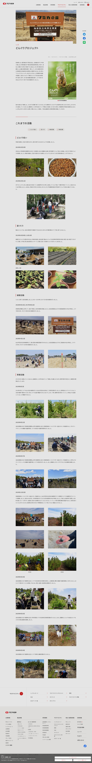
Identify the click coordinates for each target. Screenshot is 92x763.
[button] (3, 756)
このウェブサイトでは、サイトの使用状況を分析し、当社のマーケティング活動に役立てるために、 (18, 758)
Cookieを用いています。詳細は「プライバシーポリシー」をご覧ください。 (14, 760)
